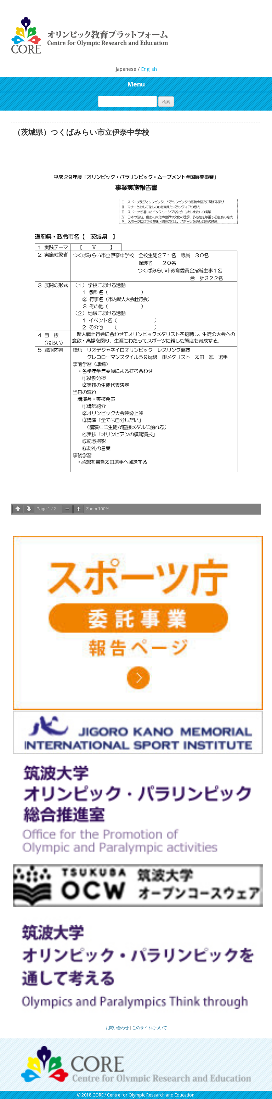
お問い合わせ (117, 1028)
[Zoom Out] (67, 509)
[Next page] (29, 509)
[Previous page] (17, 509)
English (149, 69)
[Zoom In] (78, 509)
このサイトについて (149, 1028)
